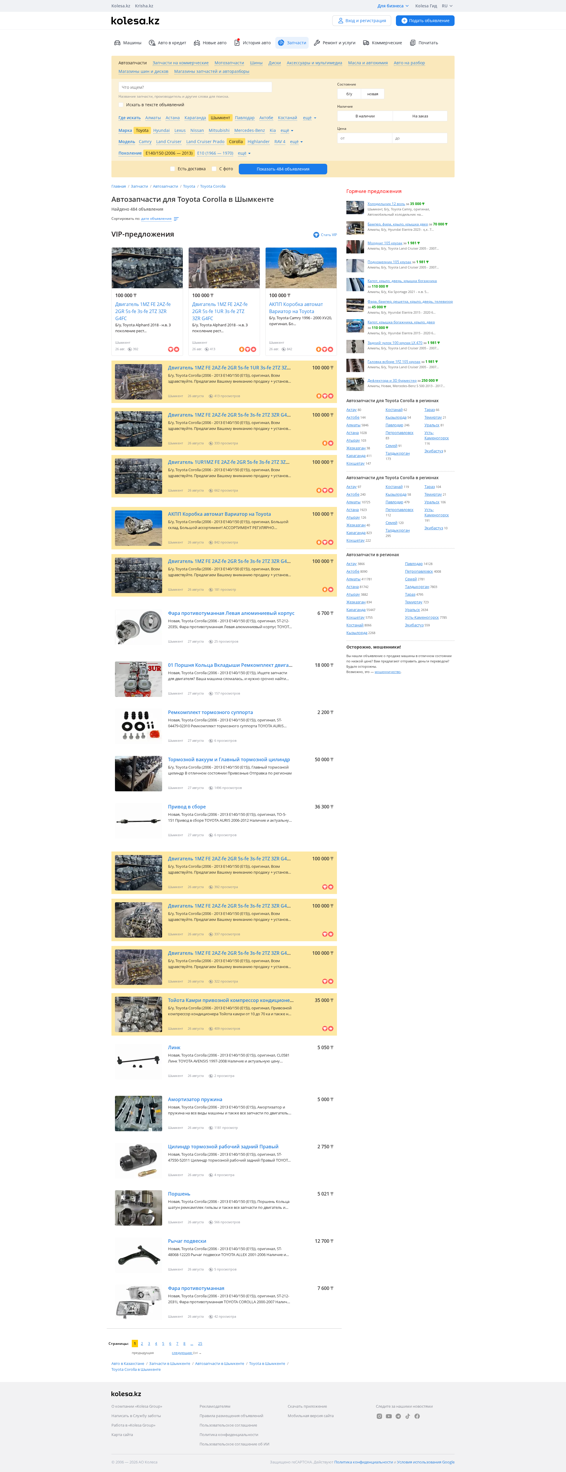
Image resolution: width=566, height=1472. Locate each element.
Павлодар (394, 425)
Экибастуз (433, 450)
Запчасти (140, 186)
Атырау (353, 440)
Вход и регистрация (365, 20)
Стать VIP (329, 234)
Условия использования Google (426, 1462)
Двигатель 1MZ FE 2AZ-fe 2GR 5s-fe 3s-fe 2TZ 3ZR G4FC (143, 311)
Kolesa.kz (120, 6)
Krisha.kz (144, 6)
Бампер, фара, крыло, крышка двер (398, 224)
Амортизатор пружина (195, 1099)
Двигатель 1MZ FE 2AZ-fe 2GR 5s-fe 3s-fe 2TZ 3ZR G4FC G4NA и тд (243, 415)
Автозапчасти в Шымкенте (220, 1363)
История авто (257, 42)
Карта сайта (122, 1434)
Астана (352, 432)
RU (444, 6)
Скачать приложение (307, 1406)
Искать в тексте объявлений (155, 104)
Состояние (346, 84)
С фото (226, 168)
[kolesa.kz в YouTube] (388, 1416)
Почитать (428, 42)
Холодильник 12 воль (386, 203)
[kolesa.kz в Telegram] (398, 1416)
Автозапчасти (166, 186)
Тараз (429, 409)
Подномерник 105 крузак (389, 261)
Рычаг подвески (187, 1241)
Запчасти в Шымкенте (170, 1363)
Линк (174, 1047)
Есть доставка (192, 168)
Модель (127, 141)
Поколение (130, 153)
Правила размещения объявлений (231, 1415)
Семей (391, 445)
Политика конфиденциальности (229, 1434)
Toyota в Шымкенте (267, 1363)
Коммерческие (387, 42)
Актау (351, 409)
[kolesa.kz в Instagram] (379, 1416)
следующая (182, 1352)
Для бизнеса (391, 6)
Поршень (179, 1194)
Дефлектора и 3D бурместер (392, 380)
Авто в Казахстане (128, 1363)
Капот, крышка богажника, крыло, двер (401, 322)
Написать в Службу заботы (136, 1415)
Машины (132, 42)
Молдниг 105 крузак (385, 242)
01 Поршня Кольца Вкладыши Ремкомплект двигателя (233, 665)
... (191, 1343)
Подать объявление (429, 20)
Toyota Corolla (213, 186)
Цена (341, 128)
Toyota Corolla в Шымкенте (136, 1369)
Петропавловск (400, 432)
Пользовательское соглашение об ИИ (234, 1444)
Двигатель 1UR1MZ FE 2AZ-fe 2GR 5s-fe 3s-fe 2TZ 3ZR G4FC (235, 462)
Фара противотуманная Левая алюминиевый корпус (231, 613)
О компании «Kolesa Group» (136, 1406)
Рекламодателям (215, 1406)
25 (200, 1343)
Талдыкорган (398, 453)
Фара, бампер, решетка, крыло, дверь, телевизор (410, 301)
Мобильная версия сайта (311, 1415)
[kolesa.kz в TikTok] (407, 1416)
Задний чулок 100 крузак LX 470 (395, 342)
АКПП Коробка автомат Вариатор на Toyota (296, 308)
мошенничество (388, 671)
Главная (119, 186)
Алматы (353, 425)
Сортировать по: (125, 218)
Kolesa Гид (426, 6)
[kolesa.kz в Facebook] (417, 1416)
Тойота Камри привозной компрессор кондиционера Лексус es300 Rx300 (255, 1000)
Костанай (394, 409)
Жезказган (356, 448)
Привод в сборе (187, 806)
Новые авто (214, 42)
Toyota (189, 186)
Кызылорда (396, 417)
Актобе (352, 417)
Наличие (345, 106)
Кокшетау (355, 463)
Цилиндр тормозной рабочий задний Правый (223, 1146)
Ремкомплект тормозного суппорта (210, 712)
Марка (125, 130)
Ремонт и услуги (339, 42)
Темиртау (433, 417)
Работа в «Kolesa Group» (133, 1425)
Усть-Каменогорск (436, 435)
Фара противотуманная (196, 1288)
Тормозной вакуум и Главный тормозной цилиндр (229, 759)
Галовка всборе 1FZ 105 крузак (394, 361)
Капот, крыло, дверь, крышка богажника (402, 280)
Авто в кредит (172, 42)
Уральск (432, 425)
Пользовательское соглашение (228, 1425)
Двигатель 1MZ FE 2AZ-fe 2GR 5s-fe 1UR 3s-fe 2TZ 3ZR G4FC (220, 311)
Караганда (356, 455)
